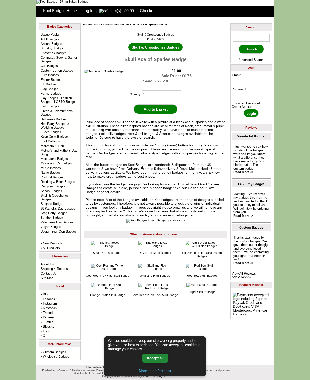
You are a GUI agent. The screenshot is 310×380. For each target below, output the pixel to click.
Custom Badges (251, 227)
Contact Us (48, 273)
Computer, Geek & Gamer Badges (59, 59)
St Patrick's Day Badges (58, 208)
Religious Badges (53, 186)
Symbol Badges (52, 217)
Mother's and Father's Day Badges (59, 152)
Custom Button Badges (57, 70)
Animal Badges (51, 44)
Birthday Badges (52, 48)
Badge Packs (50, 34)
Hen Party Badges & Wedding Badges (55, 125)
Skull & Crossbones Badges (111, 24)
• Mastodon (49, 308)
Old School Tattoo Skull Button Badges (202, 254)
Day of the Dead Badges (155, 253)
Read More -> (243, 172)
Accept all (155, 358)
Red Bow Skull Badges (202, 275)
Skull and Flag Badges (155, 275)
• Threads (47, 313)
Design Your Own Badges (59, 231)
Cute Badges (50, 75)
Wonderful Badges (251, 136)
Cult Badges (49, 66)
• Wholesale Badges (55, 356)
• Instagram (49, 303)
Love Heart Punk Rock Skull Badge (155, 295)
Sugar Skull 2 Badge (202, 292)
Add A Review (241, 277)
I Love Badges (51, 132)
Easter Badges (51, 79)
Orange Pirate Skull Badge (107, 295)
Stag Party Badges (54, 213)
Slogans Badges (52, 204)
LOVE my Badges (251, 184)
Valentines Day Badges (57, 222)
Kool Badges (137, 165)
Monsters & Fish (52, 146)
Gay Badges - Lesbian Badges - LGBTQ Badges (59, 100)
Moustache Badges (54, 159)
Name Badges (51, 172)
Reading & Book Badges (58, 182)
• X (43, 336)
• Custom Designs (53, 352)
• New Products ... (53, 243)
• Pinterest (48, 317)
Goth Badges (50, 106)
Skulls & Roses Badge (107, 253)
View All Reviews (244, 273)
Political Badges (52, 177)
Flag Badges (49, 89)
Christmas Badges (54, 53)
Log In (88, 11)
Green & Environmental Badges (57, 112)
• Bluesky (47, 326)
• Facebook (49, 299)
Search (251, 27)
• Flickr (46, 331)
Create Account (242, 107)
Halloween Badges (54, 119)
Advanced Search (251, 60)
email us (179, 207)
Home (87, 24)
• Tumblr (47, 322)
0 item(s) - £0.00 (120, 11)
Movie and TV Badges (56, 163)
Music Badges (51, 168)
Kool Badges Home (60, 11)
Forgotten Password (246, 103)
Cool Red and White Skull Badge (107, 275)
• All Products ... (52, 248)
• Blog (45, 294)
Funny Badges (51, 93)
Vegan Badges (51, 227)
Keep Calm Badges (54, 136)
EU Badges (49, 84)
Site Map (47, 278)
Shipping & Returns (54, 269)
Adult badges (50, 39)
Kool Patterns (50, 141)
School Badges (51, 191)
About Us (47, 264)
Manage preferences (155, 370)
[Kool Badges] (62, 1)
